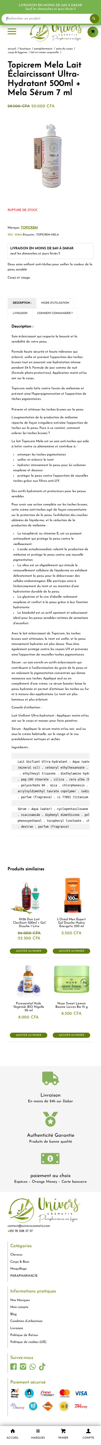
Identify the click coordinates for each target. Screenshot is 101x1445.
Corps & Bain (19, 1261)
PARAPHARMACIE (24, 1275)
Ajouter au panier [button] (28, 951)
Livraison (50, 1095)
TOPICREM (29, 227)
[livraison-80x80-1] (50, 1079)
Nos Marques (20, 1300)
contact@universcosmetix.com (29, 1225)
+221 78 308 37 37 (20, 1231)
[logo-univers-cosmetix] (50, 32)
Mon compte (19, 1307)
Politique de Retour (24, 1335)
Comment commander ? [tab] (55, 313)
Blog (13, 1314)
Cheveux (16, 1254)
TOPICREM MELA (47, 234)
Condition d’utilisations (26, 1321)
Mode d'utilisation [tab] (55, 303)
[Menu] (12, 32)
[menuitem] (12, 32)
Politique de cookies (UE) (28, 1342)
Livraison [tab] (20, 313)
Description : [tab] (22, 303)
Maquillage (18, 1268)
